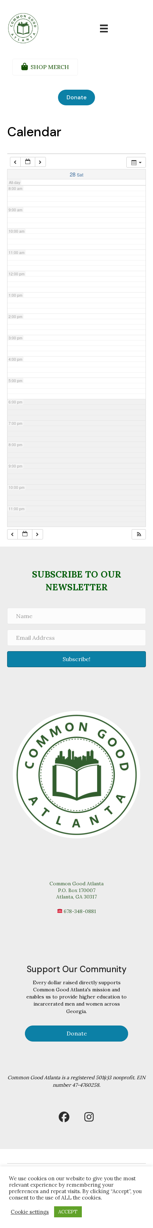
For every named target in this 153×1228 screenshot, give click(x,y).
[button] (139, 534)
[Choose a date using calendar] (27, 162)
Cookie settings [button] (30, 1212)
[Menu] (103, 28)
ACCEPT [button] (68, 1212)
